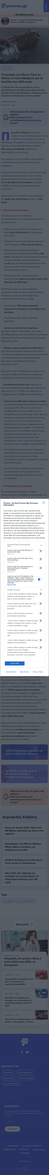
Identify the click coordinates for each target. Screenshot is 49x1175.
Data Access (24, 672)
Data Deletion (11, 672)
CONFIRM (14, 663)
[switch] (40, 551)
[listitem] (24, 545)
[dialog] (24, 587)
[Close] (44, 503)
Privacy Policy (38, 672)
